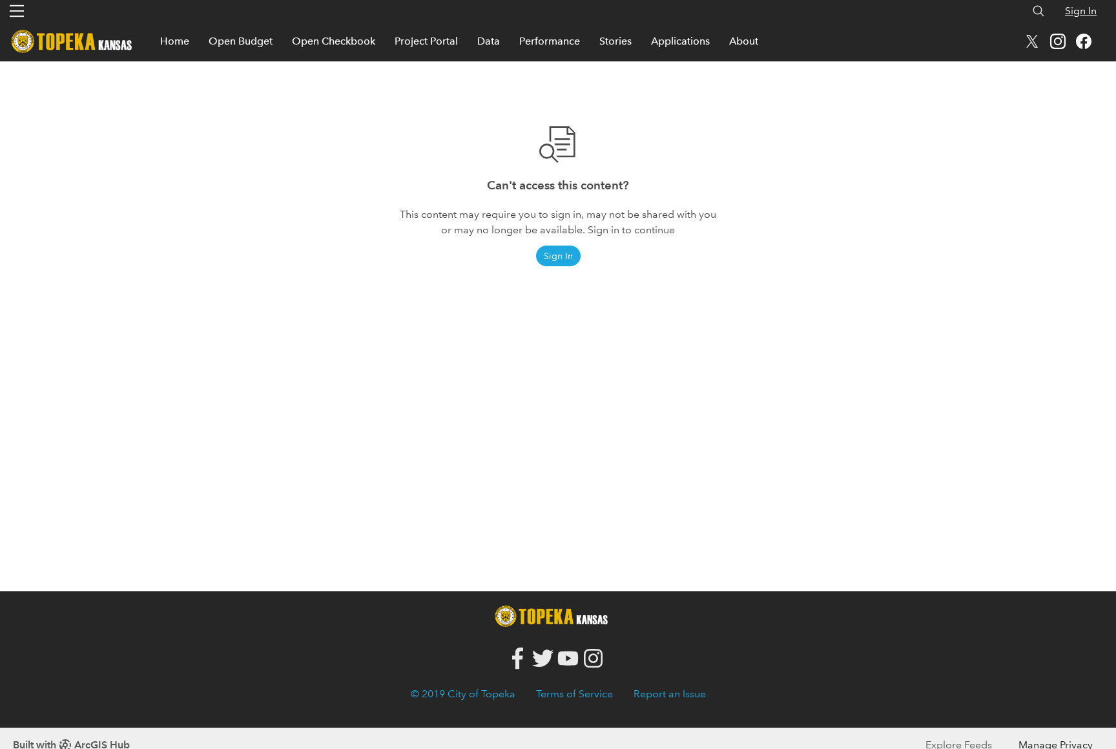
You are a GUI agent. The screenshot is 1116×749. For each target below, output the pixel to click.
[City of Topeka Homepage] (554, 615)
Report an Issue (670, 694)
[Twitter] (543, 659)
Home (174, 41)
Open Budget (241, 41)
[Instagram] (593, 659)
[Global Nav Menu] (17, 11)
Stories (615, 41)
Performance (549, 41)
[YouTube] (568, 659)
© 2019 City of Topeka (463, 694)
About (743, 41)
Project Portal (426, 41)
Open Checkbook (333, 41)
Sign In (1081, 11)
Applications (680, 41)
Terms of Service (574, 694)
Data (488, 41)
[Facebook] (517, 659)
